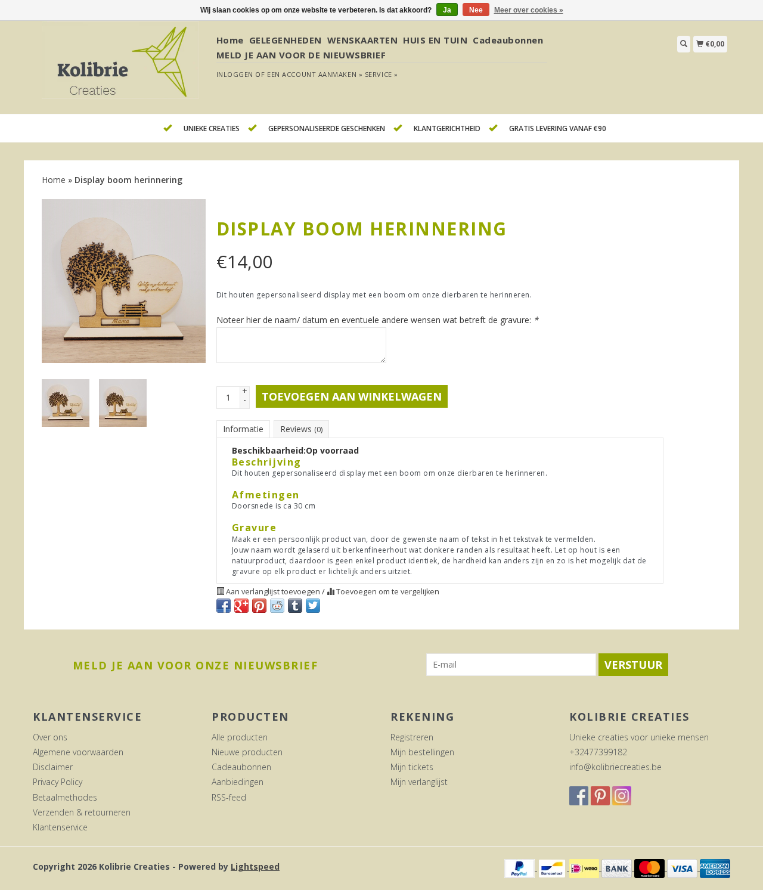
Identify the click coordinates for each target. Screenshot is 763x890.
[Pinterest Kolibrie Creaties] (600, 795)
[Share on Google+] (241, 605)
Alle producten (240, 737)
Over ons (50, 737)
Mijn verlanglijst (419, 781)
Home (230, 40)
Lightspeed (255, 866)
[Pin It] (259, 605)
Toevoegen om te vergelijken (386, 592)
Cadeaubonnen (508, 40)
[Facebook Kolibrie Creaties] (578, 795)
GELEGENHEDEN (285, 40)
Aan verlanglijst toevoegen (273, 592)
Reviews (301, 429)
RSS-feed (229, 797)
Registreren (411, 737)
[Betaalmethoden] (520, 867)
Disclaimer (53, 767)
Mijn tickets (411, 767)
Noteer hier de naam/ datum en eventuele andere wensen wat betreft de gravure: (377, 319)
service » (381, 74)
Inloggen (234, 74)
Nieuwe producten (247, 752)
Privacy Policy (57, 781)
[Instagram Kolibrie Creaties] (621, 795)
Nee (476, 10)
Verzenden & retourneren (82, 812)
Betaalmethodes (65, 797)
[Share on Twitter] (313, 605)
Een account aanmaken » (314, 74)
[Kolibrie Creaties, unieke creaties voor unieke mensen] (120, 66)
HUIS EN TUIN (435, 40)
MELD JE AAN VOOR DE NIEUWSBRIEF (301, 55)
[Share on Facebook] (223, 605)
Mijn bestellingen (422, 752)
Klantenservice (60, 827)
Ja (447, 10)
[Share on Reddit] (277, 605)
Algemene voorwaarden (78, 752)
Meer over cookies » (528, 10)
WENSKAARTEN (362, 40)
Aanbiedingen (237, 781)
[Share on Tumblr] (295, 605)
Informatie (243, 429)
